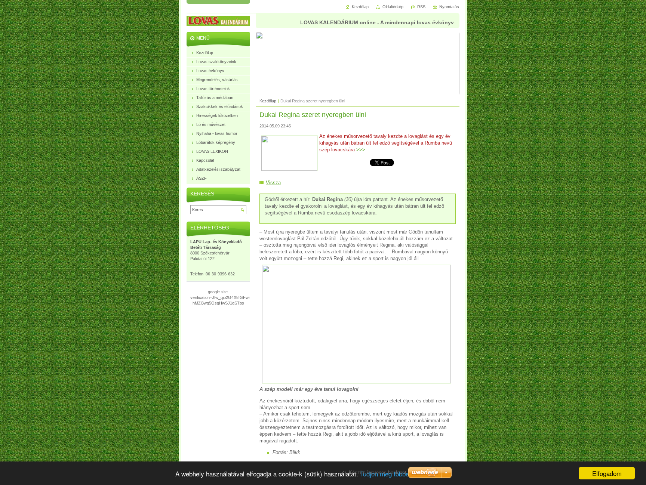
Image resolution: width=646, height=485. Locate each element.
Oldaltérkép (392, 6)
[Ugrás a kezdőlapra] (224, 22)
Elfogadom (607, 473)
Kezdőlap (267, 101)
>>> (360, 149)
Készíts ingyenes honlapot (377, 472)
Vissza (273, 182)
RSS (421, 6)
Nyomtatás (449, 6)
